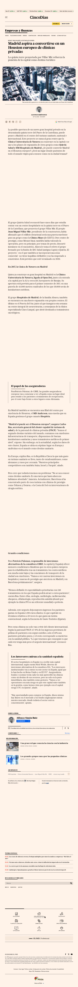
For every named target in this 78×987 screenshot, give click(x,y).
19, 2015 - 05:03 (39, 116)
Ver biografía (21, 721)
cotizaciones (16, 930)
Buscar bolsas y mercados (14, 878)
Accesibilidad (60, 969)
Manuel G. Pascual (25, 759)
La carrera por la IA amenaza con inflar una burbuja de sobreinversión (32, 866)
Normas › (67, 733)
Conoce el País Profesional (39, 938)
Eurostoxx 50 (48, 11)
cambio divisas (39, 923)
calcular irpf (16, 916)
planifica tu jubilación (16, 923)
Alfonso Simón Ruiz (39, 115)
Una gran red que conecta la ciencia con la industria (44, 743)
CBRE (50, 774)
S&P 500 (19, 11)
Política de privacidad (51, 969)
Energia (25, 35)
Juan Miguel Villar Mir (41, 774)
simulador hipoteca (39, 916)
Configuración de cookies (39, 969)
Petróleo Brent (33, 11)
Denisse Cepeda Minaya (26, 746)
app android (62, 930)
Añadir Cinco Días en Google (65, 121)
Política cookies (28, 969)
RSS (33, 971)
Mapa (30, 971)
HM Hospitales (12, 774)
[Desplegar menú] (6, 17)
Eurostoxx (13, 887)
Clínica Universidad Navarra (25, 774)
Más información (13, 783)
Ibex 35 (7, 11)
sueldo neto (61, 916)
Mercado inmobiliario (44, 35)
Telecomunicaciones (15, 35)
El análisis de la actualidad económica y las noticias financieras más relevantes (33, 728)
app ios (39, 930)
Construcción (32, 35)
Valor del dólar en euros (66, 11)
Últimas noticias (61, 35)
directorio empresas (62, 923)
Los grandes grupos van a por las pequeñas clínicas (43, 756)
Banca (7, 35)
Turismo (53, 35)
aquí (47, 783)
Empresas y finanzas (19, 30)
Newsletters (38, 971)
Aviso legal (21, 969)
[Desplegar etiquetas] (68, 774)
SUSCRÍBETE (56, 23)
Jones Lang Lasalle (58, 774)
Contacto (16, 969)
